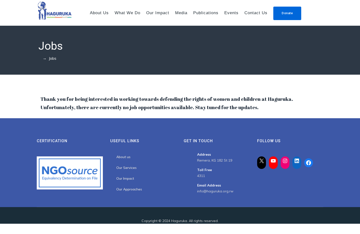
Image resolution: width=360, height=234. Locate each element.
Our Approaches (129, 189)
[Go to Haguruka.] (38, 58)
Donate (287, 13)
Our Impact (157, 13)
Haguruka (179, 221)
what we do (127, 13)
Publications (205, 13)
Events (231, 13)
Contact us (255, 13)
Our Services (126, 167)
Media (181, 13)
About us (99, 13)
